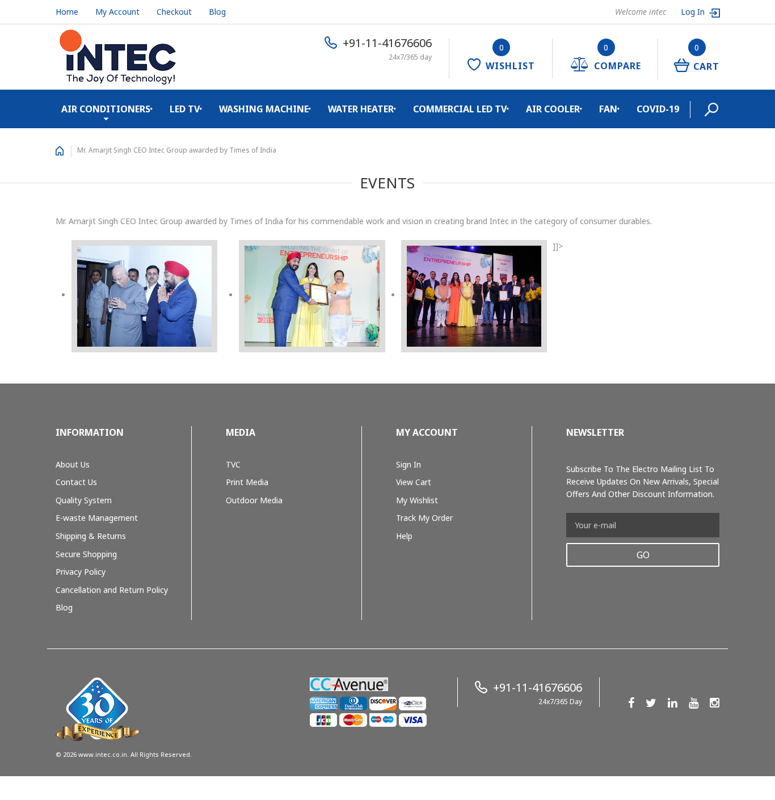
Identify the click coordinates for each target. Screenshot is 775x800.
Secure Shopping (86, 554)
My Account (117, 11)
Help (404, 535)
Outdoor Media (254, 500)
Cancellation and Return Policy (112, 589)
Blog (217, 11)
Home (67, 11)
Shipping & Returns (91, 535)
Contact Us (76, 482)
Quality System (84, 500)
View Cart (413, 482)
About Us (73, 464)
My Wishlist (417, 500)
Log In (694, 11)
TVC (233, 464)
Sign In (408, 464)
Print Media (247, 482)
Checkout (174, 11)
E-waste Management (97, 517)
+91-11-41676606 (387, 42)
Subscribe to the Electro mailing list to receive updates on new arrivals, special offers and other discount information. (642, 481)
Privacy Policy (81, 571)
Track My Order (424, 517)
